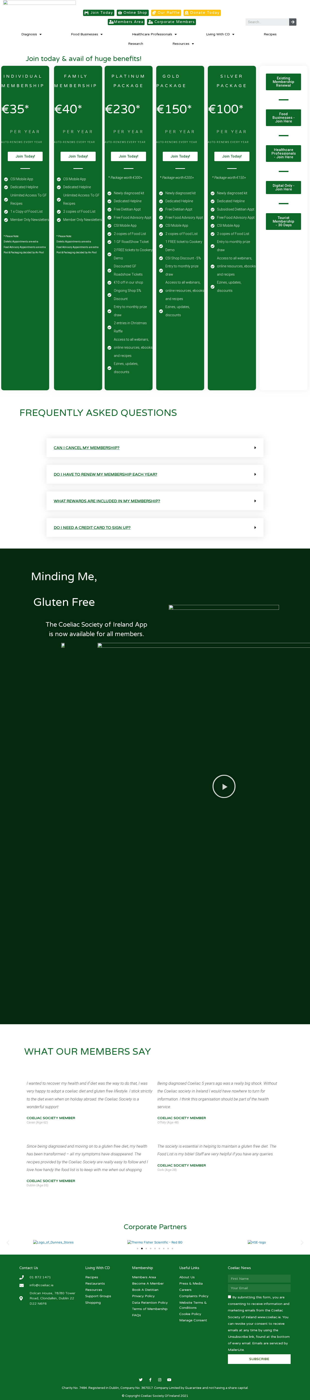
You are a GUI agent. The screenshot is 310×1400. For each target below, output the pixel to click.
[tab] (155, 447)
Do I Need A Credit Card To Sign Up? (92, 527)
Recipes (270, 34)
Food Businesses (84, 34)
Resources (180, 44)
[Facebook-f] (150, 1380)
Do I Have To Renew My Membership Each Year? (105, 474)
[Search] (292, 22)
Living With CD (218, 34)
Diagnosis (29, 34)
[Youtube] (169, 1380)
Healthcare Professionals (152, 34)
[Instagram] (160, 1380)
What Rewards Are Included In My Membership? (107, 501)
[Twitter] (141, 1380)
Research (135, 44)
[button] (98, 13)
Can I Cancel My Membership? (86, 447)
